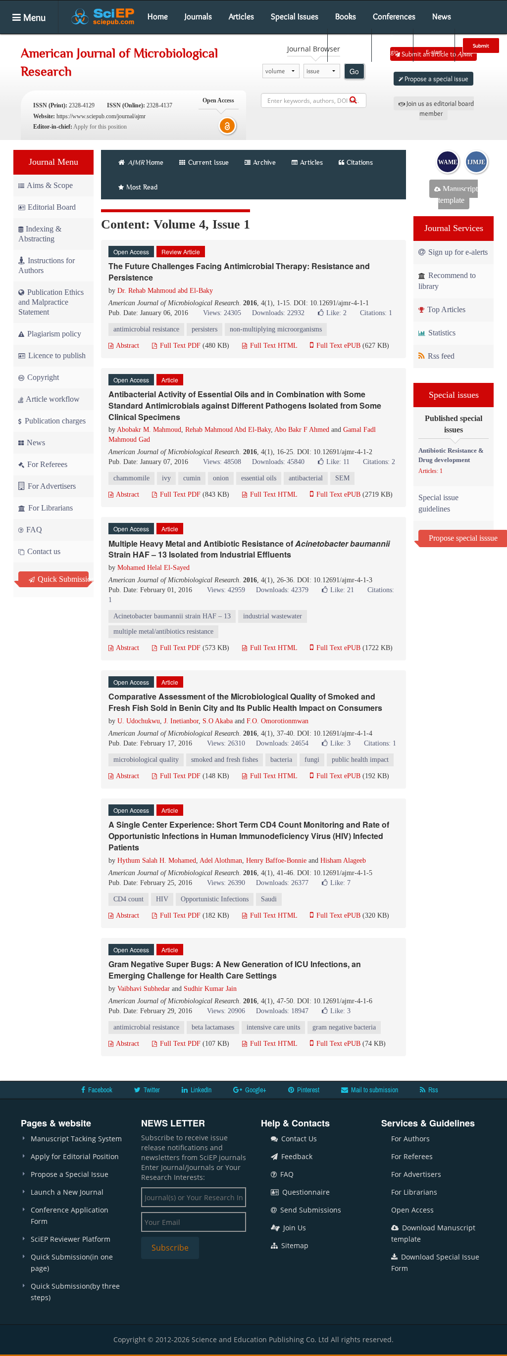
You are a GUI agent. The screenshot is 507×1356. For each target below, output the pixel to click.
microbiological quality (146, 759)
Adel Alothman (221, 860)
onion (221, 478)
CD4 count (128, 899)
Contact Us (298, 1138)
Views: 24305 (222, 313)
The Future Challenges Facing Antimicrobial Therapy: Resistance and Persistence (239, 271)
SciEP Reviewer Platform (70, 1239)
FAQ (33, 529)
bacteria (281, 759)
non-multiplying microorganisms (276, 329)
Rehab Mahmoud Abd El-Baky (228, 429)
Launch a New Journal (67, 1192)
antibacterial (306, 478)
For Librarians (49, 508)
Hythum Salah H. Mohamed (156, 860)
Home (158, 16)
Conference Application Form (69, 1215)
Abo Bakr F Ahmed (301, 429)
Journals (198, 16)
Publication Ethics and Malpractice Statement (51, 302)
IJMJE (476, 162)
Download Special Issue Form (435, 1262)
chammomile (131, 478)
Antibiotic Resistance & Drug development (451, 455)
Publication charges (54, 421)
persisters (204, 329)
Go (354, 71)
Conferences (394, 16)
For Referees (46, 464)
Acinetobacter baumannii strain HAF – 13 (172, 616)
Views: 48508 (222, 462)
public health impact (360, 759)
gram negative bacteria (344, 1027)
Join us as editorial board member (439, 108)
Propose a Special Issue (69, 1174)
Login (391, 51)
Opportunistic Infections (215, 899)
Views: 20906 (226, 1011)
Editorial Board (52, 207)
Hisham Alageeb (343, 860)
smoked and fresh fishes (224, 759)
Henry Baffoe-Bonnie (276, 860)
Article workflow (52, 399)
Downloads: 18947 (282, 1011)
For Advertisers (51, 486)
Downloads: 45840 (278, 462)
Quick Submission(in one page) (72, 1262)
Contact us (42, 551)
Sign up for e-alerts (457, 252)
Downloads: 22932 (278, 313)
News (441, 16)
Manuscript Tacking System (76, 1138)
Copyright (42, 377)
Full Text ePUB (337, 345)
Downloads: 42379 (282, 590)
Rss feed (440, 356)
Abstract (126, 345)
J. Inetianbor (181, 721)
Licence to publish (56, 355)
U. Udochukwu (138, 721)
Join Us (293, 1227)
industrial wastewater (272, 616)
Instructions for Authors (46, 265)
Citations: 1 (376, 313)
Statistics (441, 332)
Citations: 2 (379, 462)
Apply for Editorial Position (75, 1156)
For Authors (410, 1138)
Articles (241, 16)
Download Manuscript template (433, 1233)
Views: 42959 (226, 590)
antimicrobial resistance (146, 329)
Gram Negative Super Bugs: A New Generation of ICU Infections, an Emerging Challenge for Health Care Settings (234, 969)
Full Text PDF (179, 345)
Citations (360, 162)
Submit (481, 45)
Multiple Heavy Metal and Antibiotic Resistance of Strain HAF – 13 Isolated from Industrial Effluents (249, 549)
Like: (336, 313)
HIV (162, 899)
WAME (447, 162)
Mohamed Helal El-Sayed (153, 567)
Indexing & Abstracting (39, 234)
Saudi (269, 899)
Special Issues (294, 16)
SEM (342, 478)
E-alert (434, 51)
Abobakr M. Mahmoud (149, 429)
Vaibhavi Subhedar (143, 988)
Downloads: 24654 (282, 743)
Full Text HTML (272, 345)
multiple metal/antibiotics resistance (163, 631)
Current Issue (207, 162)
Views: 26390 (226, 883)
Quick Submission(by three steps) (75, 1291)
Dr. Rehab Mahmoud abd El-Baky (165, 290)
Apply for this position (100, 126)
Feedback (295, 1156)
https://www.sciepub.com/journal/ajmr (101, 116)
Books (345, 16)
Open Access (412, 1210)
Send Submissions (309, 1210)
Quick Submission (62, 579)
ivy (166, 478)
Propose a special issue (435, 78)
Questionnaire (305, 1192)
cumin (192, 478)
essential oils (258, 478)
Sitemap (293, 1245)
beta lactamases (213, 1027)
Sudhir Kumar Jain (210, 988)
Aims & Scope (50, 185)
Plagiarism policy (53, 333)
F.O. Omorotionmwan (277, 721)
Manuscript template (458, 194)
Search (348, 51)
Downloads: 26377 (282, 883)
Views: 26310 (226, 743)
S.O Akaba (218, 721)
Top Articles (445, 309)
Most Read (141, 187)
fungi (311, 759)
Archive (264, 162)
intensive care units (273, 1027)
